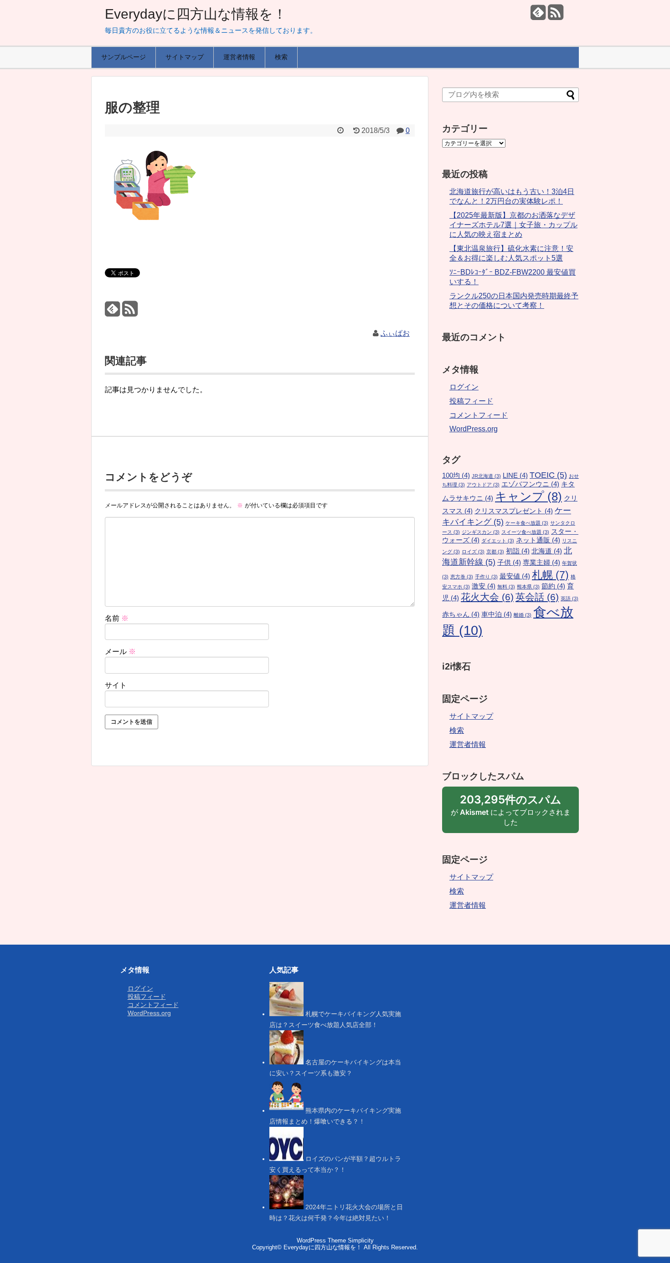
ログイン (464, 387)
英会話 (537, 597)
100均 (456, 475)
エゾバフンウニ (530, 484)
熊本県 (528, 586)
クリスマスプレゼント (513, 511)
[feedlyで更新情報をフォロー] (538, 15)
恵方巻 (461, 576)
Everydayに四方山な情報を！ (196, 13)
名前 (117, 618)
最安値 (515, 576)
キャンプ (528, 496)
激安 (483, 586)
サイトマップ (184, 57)
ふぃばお (395, 333)
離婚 (522, 615)
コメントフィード (478, 415)
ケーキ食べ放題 (526, 523)
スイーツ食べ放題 (525, 532)
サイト (116, 685)
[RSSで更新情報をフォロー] (555, 15)
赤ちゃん (460, 614)
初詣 (518, 551)
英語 (569, 598)
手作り (486, 576)
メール (120, 651)
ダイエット (497, 540)
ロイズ (473, 551)
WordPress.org (473, 429)
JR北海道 (486, 476)
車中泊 (496, 614)
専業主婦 (541, 562)
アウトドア (483, 484)
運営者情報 (239, 57)
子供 (509, 562)
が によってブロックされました (511, 813)
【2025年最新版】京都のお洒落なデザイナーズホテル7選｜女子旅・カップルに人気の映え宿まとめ (513, 224)
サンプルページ (123, 57)
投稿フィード (471, 401)
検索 (281, 57)
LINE (515, 475)
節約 (553, 586)
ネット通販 (538, 540)
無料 (506, 586)
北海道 (546, 551)
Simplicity (361, 1240)
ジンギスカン (481, 532)
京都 (495, 551)
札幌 (550, 575)
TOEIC (548, 475)
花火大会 (487, 597)
